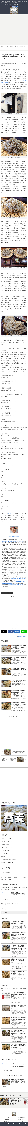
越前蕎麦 (7, 1119)
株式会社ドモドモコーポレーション (16, 584)
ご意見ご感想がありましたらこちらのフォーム (12, 541)
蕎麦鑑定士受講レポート (7, 592)
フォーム (21, 1121)
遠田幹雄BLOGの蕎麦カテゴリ (18, 578)
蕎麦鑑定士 (11, 513)
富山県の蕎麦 (7, 1121)
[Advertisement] (14, 30)
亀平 (16, 592)
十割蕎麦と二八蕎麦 (20, 1117)
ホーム (7, 1117)
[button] (25, 872)
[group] (11, 1102)
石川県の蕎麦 (21, 1119)
